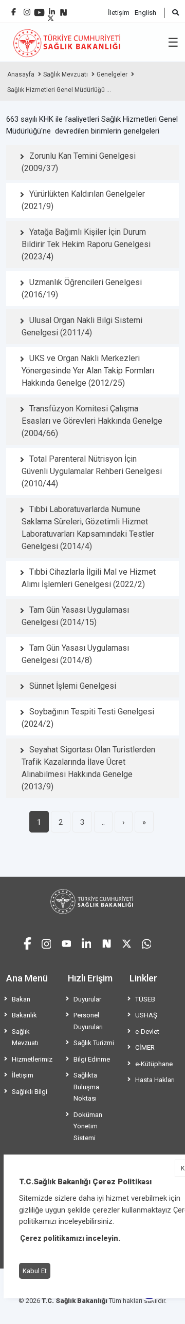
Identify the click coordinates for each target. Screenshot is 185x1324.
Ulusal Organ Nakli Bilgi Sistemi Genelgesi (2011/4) (82, 326)
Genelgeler (112, 74)
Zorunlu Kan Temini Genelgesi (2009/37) (79, 162)
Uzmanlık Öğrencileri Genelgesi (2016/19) (82, 288)
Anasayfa (20, 74)
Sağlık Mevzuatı (65, 74)
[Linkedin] (52, 8)
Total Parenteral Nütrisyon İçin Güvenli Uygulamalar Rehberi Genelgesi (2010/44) (92, 471)
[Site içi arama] (171, 13)
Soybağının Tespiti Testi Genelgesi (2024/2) (88, 718)
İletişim (119, 12)
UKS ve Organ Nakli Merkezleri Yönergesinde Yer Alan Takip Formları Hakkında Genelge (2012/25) (88, 370)
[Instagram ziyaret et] (46, 942)
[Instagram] (27, 9)
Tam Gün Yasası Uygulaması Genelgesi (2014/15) (75, 616)
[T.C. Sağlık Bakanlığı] (92, 901)
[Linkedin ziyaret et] (86, 942)
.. (103, 822)
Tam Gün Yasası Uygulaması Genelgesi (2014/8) (75, 654)
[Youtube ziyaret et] (66, 942)
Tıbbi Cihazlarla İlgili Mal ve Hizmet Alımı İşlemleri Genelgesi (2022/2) (89, 578)
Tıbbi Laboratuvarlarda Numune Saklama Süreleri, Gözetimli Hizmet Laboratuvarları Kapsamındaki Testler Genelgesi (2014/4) (88, 527)
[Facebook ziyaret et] (27, 942)
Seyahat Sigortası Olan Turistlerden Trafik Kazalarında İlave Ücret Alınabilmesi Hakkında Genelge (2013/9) (88, 768)
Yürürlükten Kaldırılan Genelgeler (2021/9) (83, 200)
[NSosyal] (63, 8)
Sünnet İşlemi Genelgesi (72, 686)
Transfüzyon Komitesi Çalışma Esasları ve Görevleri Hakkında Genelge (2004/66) (92, 421)
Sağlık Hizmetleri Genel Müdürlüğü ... (59, 89)
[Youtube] (39, 9)
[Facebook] (13, 8)
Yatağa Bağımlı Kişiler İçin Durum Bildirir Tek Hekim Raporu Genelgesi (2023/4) (86, 244)
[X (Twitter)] (50, 16)
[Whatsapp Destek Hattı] (147, 942)
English (145, 12)
